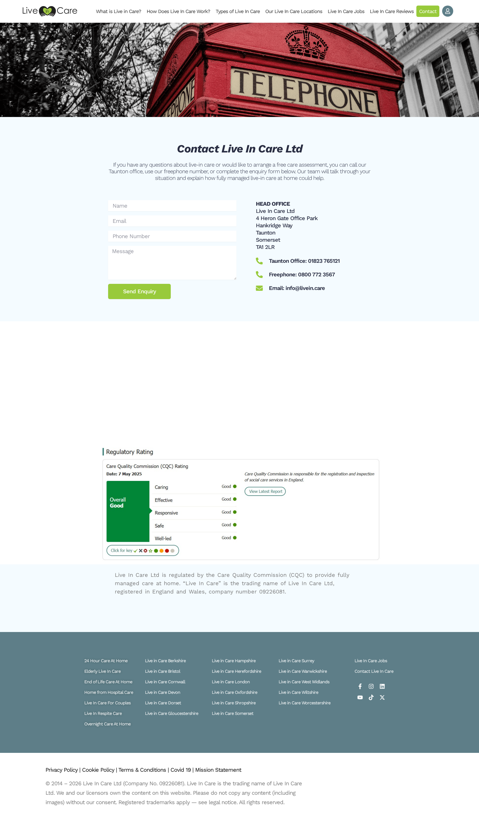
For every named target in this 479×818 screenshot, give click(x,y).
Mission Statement (218, 769)
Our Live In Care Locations (293, 11)
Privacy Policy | (63, 769)
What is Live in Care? (118, 11)
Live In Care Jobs (346, 11)
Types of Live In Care (238, 11)
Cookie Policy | (100, 769)
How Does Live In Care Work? (178, 11)
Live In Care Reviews (392, 11)
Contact (428, 11)
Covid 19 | (182, 769)
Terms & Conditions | (144, 769)
